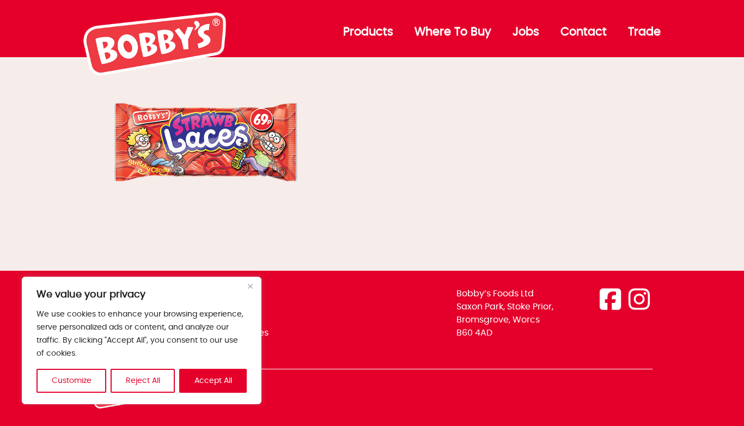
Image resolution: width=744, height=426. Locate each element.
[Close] (250, 286)
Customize (72, 381)
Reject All (143, 381)
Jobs (526, 32)
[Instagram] (639, 301)
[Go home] (155, 73)
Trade (644, 32)
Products (368, 32)
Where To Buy (452, 32)
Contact (583, 32)
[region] (141, 340)
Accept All (213, 381)
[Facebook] (610, 301)
